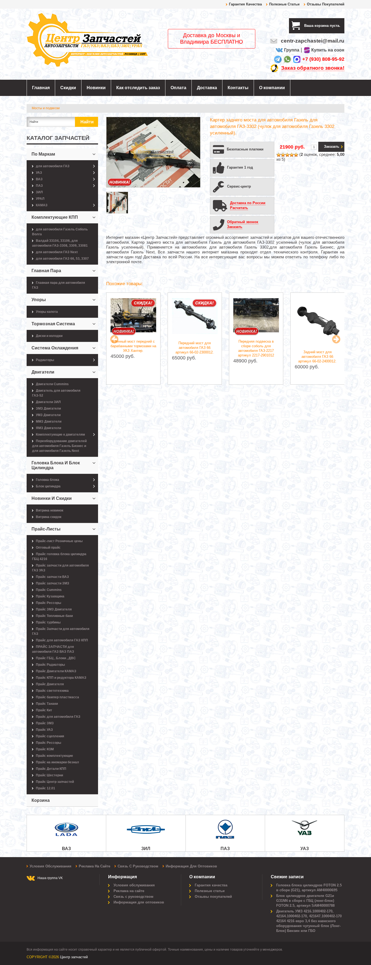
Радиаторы (45, 360)
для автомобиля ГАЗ (53, 166)
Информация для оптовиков (191, 866)
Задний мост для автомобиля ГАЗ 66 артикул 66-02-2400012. (317, 356)
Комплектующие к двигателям (60, 434)
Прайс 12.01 (45, 788)
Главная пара (46, 270)
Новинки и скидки (52, 498)
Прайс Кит (44, 710)
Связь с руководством (138, 866)
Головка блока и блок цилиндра (56, 465)
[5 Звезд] (296, 155)
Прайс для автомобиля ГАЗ (58, 717)
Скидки (68, 87)
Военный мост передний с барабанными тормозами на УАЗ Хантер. (133, 346)
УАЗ (39, 173)
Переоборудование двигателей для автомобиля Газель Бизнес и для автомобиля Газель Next (59, 446)
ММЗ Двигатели (48, 421)
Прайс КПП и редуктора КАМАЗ (61, 678)
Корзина (41, 800)
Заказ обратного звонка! (312, 68)
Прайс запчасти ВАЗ (52, 577)
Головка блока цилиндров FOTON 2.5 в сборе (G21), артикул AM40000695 (309, 887)
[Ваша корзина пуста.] (342, 26)
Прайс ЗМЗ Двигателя (54, 609)
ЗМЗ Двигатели (48, 408)
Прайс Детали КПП (51, 769)
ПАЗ (39, 186)
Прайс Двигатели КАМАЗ (56, 671)
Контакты (238, 87)
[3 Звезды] (287, 155)
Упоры (39, 299)
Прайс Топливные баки (54, 616)
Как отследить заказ (138, 87)
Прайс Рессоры (48, 603)
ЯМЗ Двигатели (48, 428)
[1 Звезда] (278, 155)
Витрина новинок (49, 510)
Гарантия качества (245, 4)
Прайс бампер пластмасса (57, 697)
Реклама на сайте (94, 866)
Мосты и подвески (46, 108)
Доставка (207, 87)
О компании (272, 87)
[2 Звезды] (283, 155)
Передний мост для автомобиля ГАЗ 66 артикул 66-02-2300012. (194, 347)
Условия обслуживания (50, 866)
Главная (41, 87)
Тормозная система (53, 323)
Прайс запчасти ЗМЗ (52, 583)
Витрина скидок (48, 517)
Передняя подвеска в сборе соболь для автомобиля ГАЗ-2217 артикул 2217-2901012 (256, 348)
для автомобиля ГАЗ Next (57, 252)
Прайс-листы (46, 529)
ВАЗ (39, 179)
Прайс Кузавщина (50, 596)
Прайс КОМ (45, 749)
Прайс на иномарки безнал (57, 762)
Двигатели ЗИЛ (48, 402)
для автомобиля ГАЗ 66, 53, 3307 (62, 258)
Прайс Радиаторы (50, 665)
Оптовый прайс (48, 547)
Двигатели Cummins (52, 384)
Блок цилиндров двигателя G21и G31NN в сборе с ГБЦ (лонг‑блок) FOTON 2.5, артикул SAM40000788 (305, 901)
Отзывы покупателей (325, 4)
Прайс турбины (48, 622)
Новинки (96, 87)
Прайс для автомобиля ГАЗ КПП (62, 640)
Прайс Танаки (47, 704)
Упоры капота (47, 312)
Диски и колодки (49, 336)
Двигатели (43, 372)
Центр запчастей (74, 957)
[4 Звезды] (292, 155)
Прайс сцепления (50, 736)
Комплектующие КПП (55, 217)
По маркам (43, 154)
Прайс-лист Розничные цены (59, 541)
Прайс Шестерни (49, 775)
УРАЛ (40, 199)
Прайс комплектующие (54, 756)
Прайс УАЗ (44, 730)
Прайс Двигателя (50, 684)
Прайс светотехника (52, 691)
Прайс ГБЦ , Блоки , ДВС (56, 658)
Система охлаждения (55, 348)
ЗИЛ (39, 192)
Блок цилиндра (48, 486)
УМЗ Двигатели (48, 415)
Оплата (178, 87)
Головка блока (47, 480)
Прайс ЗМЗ (45, 723)
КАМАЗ (42, 205)
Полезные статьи (284, 4)
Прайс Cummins (49, 590)
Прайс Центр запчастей (55, 782)
